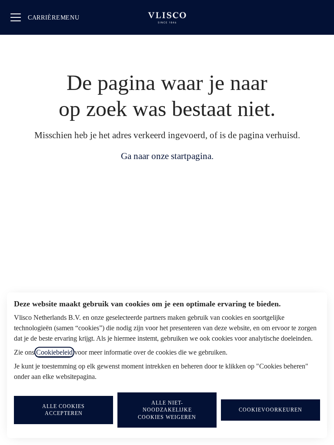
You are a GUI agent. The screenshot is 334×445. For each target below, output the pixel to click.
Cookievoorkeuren (270, 410)
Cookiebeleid (54, 352)
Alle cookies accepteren (63, 410)
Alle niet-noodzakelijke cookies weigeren (167, 410)
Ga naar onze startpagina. (167, 156)
